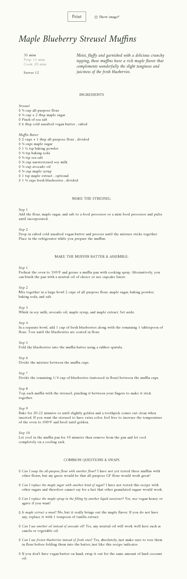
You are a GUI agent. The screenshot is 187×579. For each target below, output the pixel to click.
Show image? (109, 17)
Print (77, 17)
